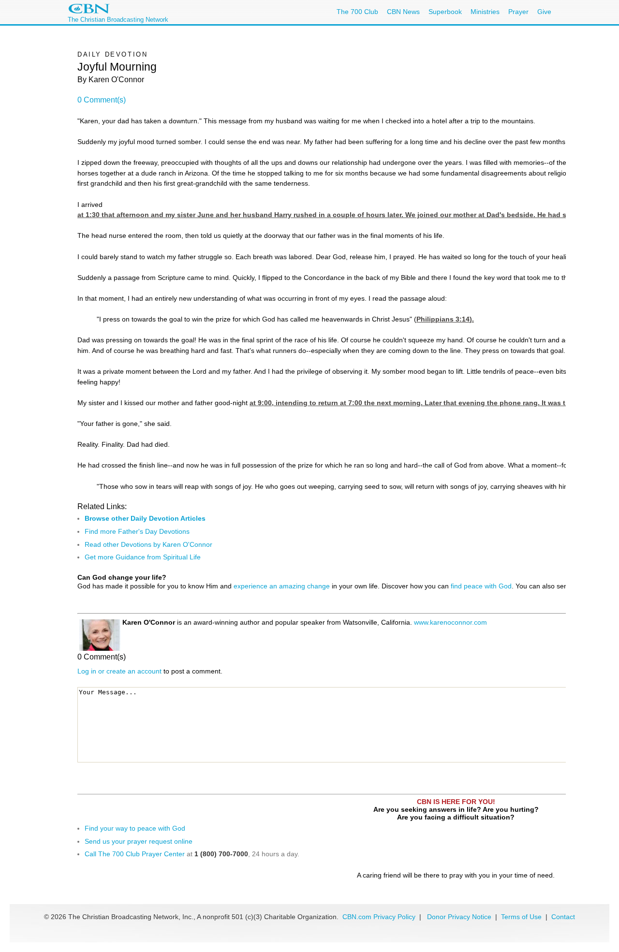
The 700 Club (357, 11)
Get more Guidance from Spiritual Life (143, 557)
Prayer (518, 11)
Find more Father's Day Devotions (137, 531)
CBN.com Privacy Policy (378, 917)
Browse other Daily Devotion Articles (145, 518)
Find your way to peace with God (135, 828)
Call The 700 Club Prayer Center (135, 854)
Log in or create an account (119, 671)
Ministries (485, 11)
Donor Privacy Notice (459, 917)
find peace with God (481, 586)
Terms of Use (522, 917)
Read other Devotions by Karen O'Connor (148, 544)
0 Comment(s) (101, 100)
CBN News (403, 11)
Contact (563, 917)
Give (544, 11)
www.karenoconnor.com (450, 622)
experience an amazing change (282, 586)
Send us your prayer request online (138, 841)
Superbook (445, 11)
